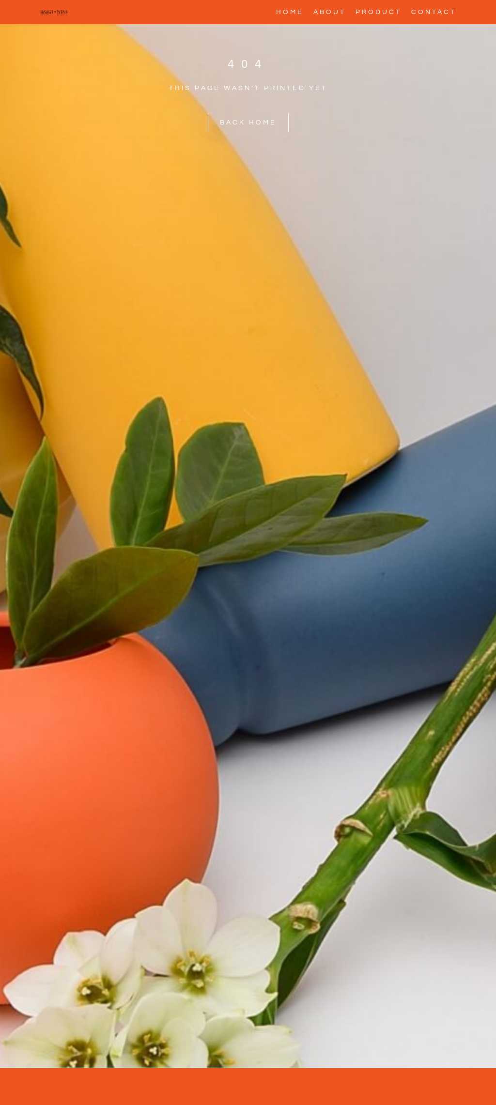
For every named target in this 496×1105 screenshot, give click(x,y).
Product (379, 12)
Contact (433, 12)
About (329, 12)
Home (290, 12)
